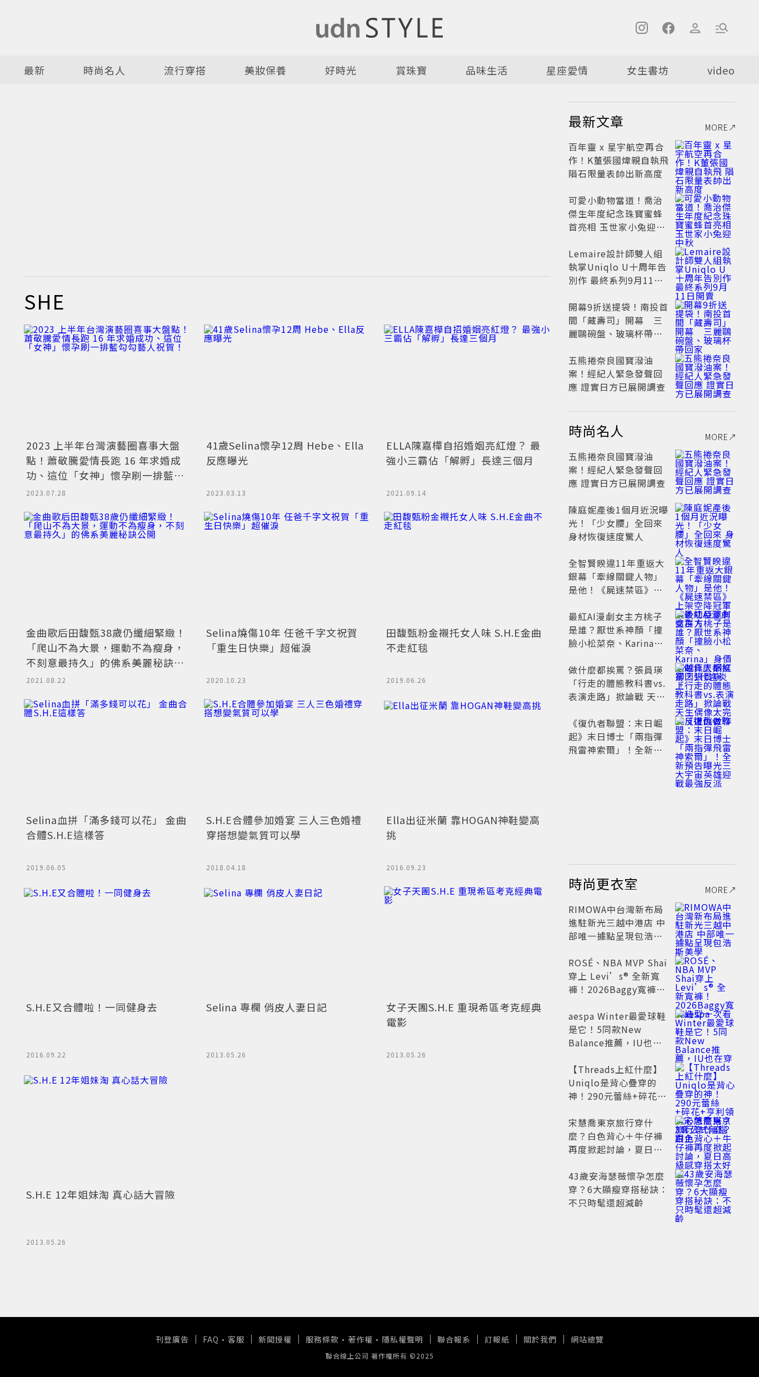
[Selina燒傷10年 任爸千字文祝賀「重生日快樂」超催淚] (287, 567)
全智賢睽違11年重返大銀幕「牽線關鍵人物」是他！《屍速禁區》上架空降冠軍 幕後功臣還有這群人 (616, 589)
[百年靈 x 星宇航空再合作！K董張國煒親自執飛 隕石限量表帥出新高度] (705, 160)
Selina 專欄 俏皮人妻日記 (266, 1007)
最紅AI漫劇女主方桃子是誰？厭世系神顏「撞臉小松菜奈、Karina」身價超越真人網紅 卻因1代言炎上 (617, 643)
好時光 (341, 70)
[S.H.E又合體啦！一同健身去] (107, 941)
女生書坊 (648, 70)
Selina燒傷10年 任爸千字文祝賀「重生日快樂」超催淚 (282, 640)
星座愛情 (567, 70)
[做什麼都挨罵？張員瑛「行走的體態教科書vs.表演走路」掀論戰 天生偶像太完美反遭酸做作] (705, 683)
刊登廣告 (172, 1339)
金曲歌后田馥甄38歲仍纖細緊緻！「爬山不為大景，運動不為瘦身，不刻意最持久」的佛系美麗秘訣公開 (106, 655)
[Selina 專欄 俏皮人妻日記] (287, 941)
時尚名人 (104, 70)
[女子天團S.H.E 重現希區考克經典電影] (467, 941)
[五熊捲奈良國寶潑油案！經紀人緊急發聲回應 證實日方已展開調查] (705, 373)
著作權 (360, 1339)
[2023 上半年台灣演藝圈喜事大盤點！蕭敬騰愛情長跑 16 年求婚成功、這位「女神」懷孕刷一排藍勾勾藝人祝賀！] (107, 380)
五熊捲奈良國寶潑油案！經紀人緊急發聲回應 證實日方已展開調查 (617, 373)
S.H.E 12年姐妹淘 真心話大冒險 (101, 1194)
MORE (716, 127)
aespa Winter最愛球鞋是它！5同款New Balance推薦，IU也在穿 (617, 1035)
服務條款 (322, 1339)
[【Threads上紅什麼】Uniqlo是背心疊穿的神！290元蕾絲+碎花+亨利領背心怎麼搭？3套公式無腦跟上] (705, 1082)
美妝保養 (265, 70)
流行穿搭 (185, 70)
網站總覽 (587, 1339)
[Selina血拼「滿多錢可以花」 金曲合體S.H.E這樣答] (107, 754)
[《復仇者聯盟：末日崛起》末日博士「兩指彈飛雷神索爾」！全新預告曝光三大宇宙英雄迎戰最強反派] (705, 736)
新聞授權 (275, 1339)
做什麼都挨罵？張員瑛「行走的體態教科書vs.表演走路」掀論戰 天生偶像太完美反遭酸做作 (617, 689)
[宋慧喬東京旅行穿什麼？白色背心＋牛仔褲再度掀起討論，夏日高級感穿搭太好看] (705, 1136)
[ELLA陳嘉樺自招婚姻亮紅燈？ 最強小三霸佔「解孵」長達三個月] (467, 380)
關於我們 (540, 1339)
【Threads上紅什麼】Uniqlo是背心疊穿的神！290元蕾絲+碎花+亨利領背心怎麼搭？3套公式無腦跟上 (616, 1095)
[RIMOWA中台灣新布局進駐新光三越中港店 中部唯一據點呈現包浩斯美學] (705, 922)
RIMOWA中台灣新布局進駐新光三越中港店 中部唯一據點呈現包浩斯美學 (617, 929)
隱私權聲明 (402, 1339)
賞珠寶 (411, 70)
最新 (34, 70)
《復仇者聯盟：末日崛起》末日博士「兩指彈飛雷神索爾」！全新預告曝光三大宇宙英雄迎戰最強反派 (615, 749)
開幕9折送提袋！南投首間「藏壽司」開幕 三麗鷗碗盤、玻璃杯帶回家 (618, 326)
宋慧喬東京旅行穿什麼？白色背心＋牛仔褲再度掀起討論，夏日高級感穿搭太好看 (615, 1142)
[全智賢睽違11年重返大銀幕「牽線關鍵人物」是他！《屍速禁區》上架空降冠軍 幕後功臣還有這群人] (705, 576)
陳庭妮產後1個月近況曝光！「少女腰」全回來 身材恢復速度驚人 (618, 523)
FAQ (211, 1339)
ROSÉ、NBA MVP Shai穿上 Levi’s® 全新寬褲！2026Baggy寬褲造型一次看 (617, 982)
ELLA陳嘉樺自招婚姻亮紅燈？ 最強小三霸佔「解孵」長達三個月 (463, 452)
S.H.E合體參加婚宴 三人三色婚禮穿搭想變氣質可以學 (284, 827)
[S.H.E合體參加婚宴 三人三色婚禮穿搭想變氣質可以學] (287, 754)
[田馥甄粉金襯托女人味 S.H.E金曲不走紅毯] (467, 567)
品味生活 (487, 70)
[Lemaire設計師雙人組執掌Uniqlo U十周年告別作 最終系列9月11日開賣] (705, 267)
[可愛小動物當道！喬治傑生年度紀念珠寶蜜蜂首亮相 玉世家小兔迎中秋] (705, 213)
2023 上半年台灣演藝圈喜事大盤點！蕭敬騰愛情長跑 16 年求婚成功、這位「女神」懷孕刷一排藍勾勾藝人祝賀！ (105, 467)
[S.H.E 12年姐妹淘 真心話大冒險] (107, 1129)
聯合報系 (454, 1339)
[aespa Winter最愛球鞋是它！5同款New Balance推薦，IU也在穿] (705, 1029)
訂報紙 (497, 1339)
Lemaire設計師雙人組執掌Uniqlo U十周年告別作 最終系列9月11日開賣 (617, 273)
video (721, 70)
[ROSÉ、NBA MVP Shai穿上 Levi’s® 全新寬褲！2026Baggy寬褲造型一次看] (705, 976)
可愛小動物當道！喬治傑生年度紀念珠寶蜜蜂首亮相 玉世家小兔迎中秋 (617, 220)
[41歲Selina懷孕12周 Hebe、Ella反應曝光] (287, 380)
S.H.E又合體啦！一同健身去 (92, 1007)
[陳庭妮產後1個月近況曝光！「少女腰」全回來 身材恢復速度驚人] (705, 523)
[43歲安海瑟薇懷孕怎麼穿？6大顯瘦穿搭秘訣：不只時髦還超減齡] (705, 1189)
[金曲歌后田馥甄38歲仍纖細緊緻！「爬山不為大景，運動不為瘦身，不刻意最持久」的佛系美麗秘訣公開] (107, 567)
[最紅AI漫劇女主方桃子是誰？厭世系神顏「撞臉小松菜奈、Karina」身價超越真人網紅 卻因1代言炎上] (705, 630)
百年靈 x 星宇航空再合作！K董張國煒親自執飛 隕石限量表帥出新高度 (618, 160)
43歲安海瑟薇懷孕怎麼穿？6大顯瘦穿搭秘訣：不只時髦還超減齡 (618, 1189)
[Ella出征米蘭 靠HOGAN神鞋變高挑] (467, 754)
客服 (236, 1339)
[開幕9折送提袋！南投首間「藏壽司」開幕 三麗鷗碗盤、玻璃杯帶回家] (705, 320)
